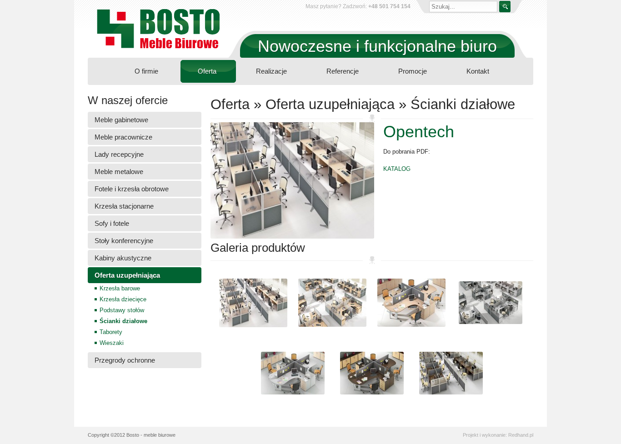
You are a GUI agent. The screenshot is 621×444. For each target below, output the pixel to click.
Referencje (342, 71)
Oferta (207, 71)
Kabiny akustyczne (123, 258)
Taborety (111, 332)
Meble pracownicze (123, 137)
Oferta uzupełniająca (127, 275)
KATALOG (397, 168)
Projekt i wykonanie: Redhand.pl (498, 435)
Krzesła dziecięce (123, 299)
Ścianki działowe (123, 321)
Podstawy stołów (122, 310)
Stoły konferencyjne (124, 240)
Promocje (412, 71)
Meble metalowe (119, 171)
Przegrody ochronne (125, 360)
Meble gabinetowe (121, 120)
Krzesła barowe (120, 288)
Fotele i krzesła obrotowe (132, 189)
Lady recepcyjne (119, 154)
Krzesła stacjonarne (124, 206)
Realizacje (271, 71)
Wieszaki (112, 342)
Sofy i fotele (112, 223)
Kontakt (477, 71)
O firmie (146, 71)
